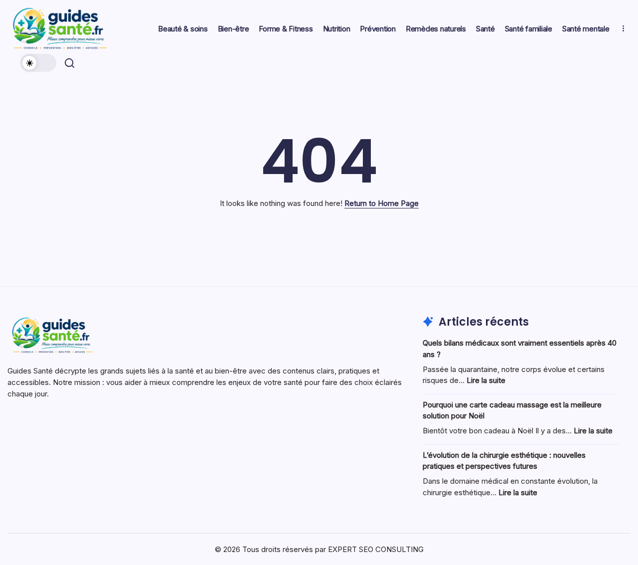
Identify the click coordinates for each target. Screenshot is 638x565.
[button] (38, 63)
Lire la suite (486, 380)
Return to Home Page (381, 203)
